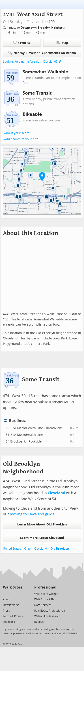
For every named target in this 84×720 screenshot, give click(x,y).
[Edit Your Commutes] (65, 27)
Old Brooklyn (59, 548)
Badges (39, 621)
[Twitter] (5, 593)
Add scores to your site (21, 139)
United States (12, 548)
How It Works (11, 605)
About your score (17, 133)
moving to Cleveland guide (32, 514)
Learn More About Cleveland (42, 538)
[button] (42, 176)
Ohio (27, 548)
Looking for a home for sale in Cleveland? (30, 61)
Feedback (9, 621)
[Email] (19, 593)
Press (6, 610)
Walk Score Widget (46, 593)
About (6, 599)
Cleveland (34, 22)
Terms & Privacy (13, 616)
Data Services (43, 605)
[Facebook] (12, 593)
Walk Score (12, 587)
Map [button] (64, 43)
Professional (45, 587)
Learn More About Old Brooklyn (42, 524)
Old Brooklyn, (14, 22)
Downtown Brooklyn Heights (42, 27)
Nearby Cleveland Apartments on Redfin (44, 53)
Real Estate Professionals (50, 610)
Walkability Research (47, 616)
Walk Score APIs (44, 599)
